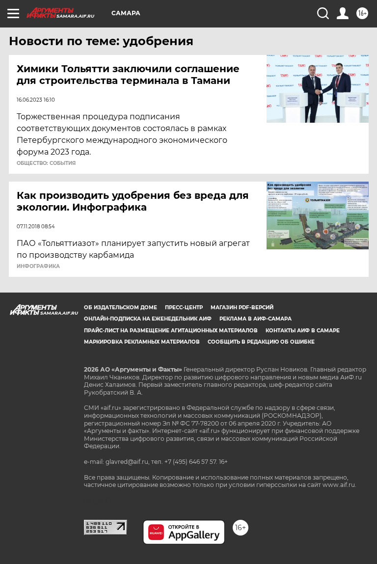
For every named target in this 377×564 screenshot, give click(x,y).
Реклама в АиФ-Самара (255, 319)
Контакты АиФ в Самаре (303, 330)
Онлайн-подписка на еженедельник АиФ (148, 319)
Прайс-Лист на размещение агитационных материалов (171, 330)
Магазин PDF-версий (242, 307)
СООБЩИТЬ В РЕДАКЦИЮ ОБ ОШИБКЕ (261, 342)
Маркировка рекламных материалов (142, 342)
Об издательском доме (120, 307)
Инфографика (38, 266)
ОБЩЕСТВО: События (46, 163)
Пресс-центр (184, 307)
